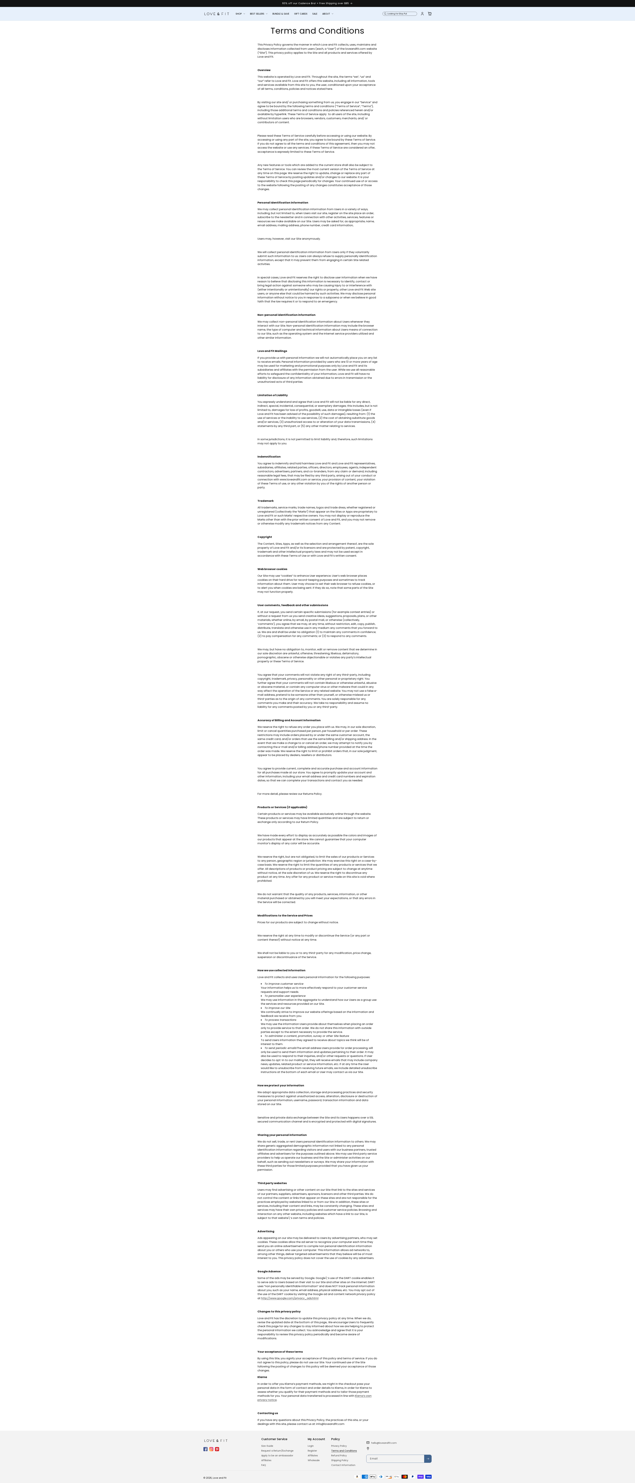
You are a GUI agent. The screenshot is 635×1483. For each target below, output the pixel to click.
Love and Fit (220, 1478)
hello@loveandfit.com (384, 1443)
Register (312, 1450)
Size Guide (267, 1446)
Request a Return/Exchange (277, 1450)
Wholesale (314, 1460)
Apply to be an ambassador (277, 1455)
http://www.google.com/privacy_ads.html (289, 1298)
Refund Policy (339, 1455)
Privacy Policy (339, 1446)
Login (311, 1446)
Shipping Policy (339, 1460)
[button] (240, 13)
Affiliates (266, 1460)
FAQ (263, 1465)
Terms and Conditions (344, 1450)
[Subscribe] (427, 1459)
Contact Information (343, 1465)
